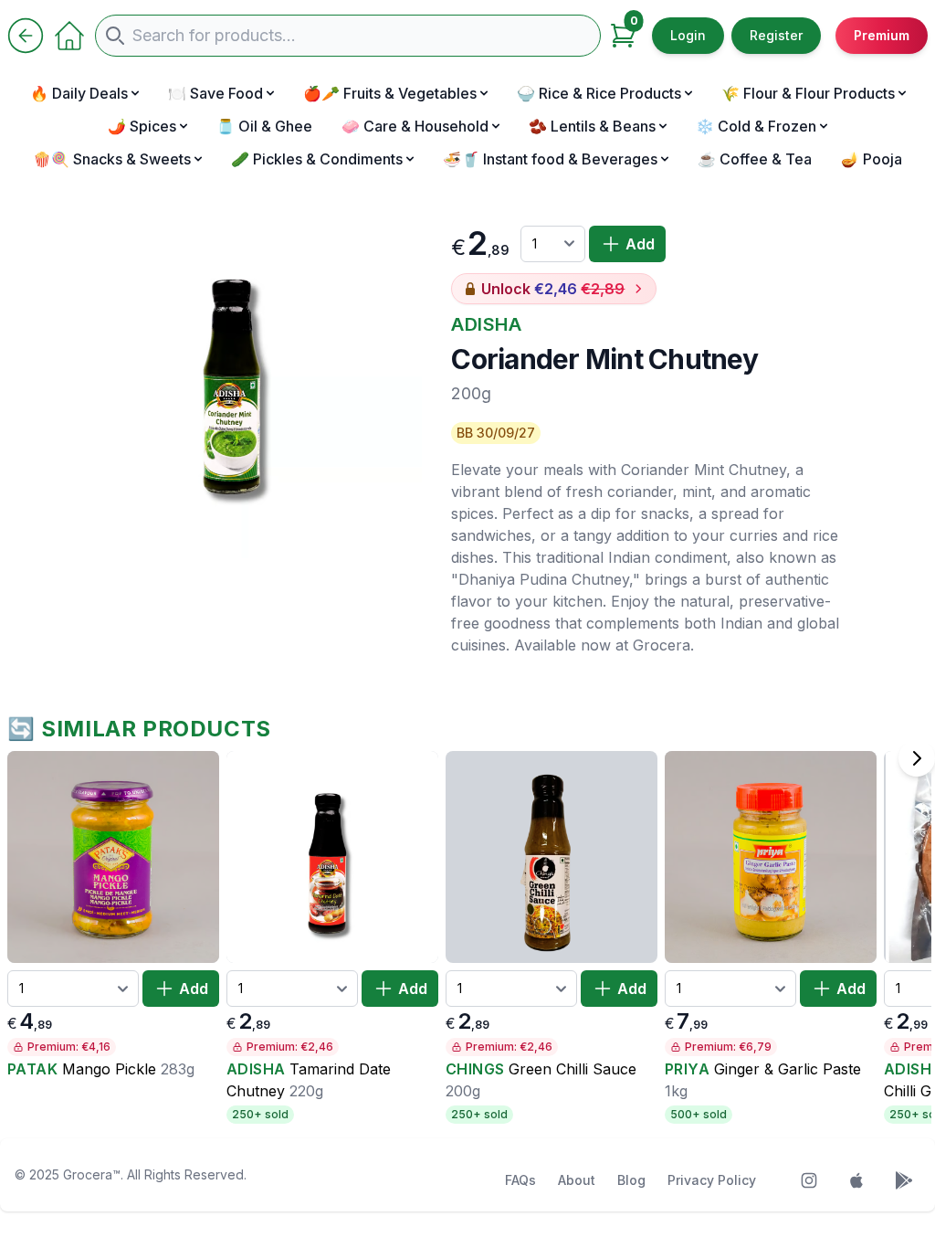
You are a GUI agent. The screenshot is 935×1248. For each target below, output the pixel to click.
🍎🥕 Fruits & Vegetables (390, 93)
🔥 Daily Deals (79, 93)
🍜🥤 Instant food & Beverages (550, 159)
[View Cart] (622, 35)
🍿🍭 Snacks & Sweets (112, 159)
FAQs (520, 1180)
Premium (881, 35)
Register (776, 35)
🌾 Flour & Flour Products (808, 93)
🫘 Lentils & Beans (592, 126)
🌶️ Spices (142, 126)
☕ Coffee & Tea (755, 159)
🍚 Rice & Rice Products (599, 93)
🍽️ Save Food (215, 93)
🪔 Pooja (871, 159)
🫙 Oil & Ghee (264, 126)
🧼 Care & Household (415, 126)
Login (688, 35)
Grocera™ (92, 1174)
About (576, 1180)
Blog (631, 1180)
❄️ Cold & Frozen (756, 126)
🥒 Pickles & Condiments (317, 159)
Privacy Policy (711, 1180)
